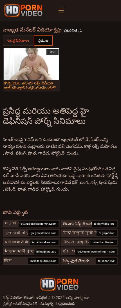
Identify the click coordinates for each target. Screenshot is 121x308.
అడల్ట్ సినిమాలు (18, 41)
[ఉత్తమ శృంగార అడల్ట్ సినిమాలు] (59, 284)
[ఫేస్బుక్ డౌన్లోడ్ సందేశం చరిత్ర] (24, 10)
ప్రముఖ (43, 41)
